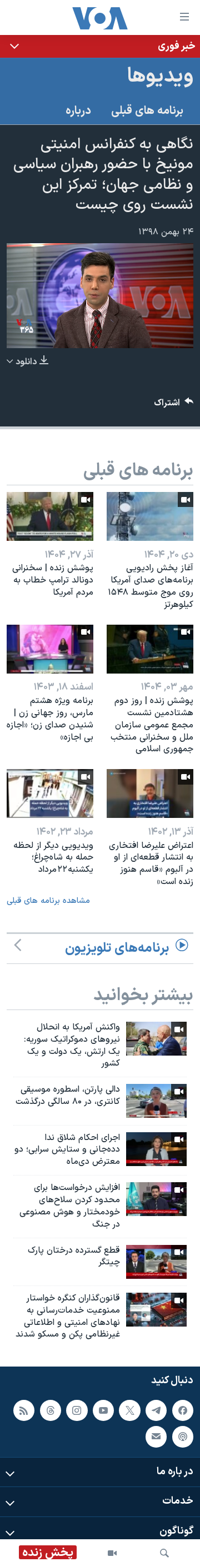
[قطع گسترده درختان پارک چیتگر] (156, 1262)
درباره (78, 111)
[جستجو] (164, 1553)
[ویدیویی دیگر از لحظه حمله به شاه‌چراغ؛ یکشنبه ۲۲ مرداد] (50, 793)
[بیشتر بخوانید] (100, 46)
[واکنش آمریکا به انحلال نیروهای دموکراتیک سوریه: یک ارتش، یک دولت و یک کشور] (156, 1039)
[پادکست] (182, 1437)
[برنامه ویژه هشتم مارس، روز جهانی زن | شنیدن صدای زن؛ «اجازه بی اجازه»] (50, 649)
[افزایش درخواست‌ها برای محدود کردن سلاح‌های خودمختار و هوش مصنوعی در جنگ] (156, 1199)
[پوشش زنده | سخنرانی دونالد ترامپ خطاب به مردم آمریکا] (50, 516)
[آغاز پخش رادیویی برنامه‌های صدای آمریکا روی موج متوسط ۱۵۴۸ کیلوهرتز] (150, 516)
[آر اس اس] (23, 1410)
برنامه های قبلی (147, 111)
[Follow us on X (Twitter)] (129, 1410)
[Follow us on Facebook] (182, 1410)
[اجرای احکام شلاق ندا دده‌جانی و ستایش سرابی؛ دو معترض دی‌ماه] (156, 1149)
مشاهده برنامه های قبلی (48, 901)
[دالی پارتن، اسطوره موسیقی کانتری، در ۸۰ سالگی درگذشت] (156, 1101)
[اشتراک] (156, 1437)
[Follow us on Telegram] (156, 1410)
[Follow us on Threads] (50, 1410)
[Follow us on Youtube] (103, 1410)
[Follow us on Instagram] (76, 1410)
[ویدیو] (112, 1553)
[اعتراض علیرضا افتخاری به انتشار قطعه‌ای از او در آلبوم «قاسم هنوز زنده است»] (150, 793)
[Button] (174, 405)
